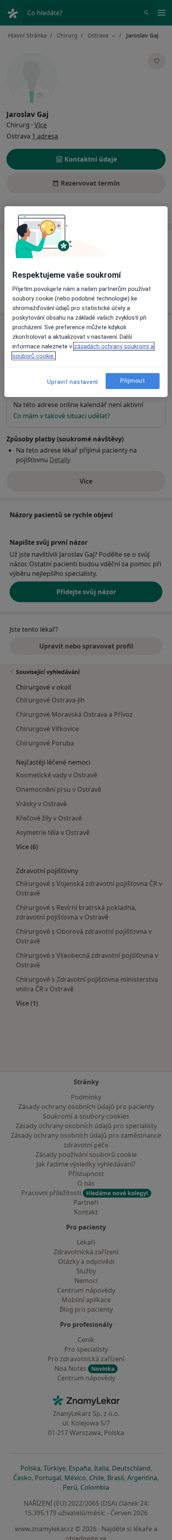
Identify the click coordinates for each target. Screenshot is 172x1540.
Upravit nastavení (72, 381)
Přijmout (132, 380)
